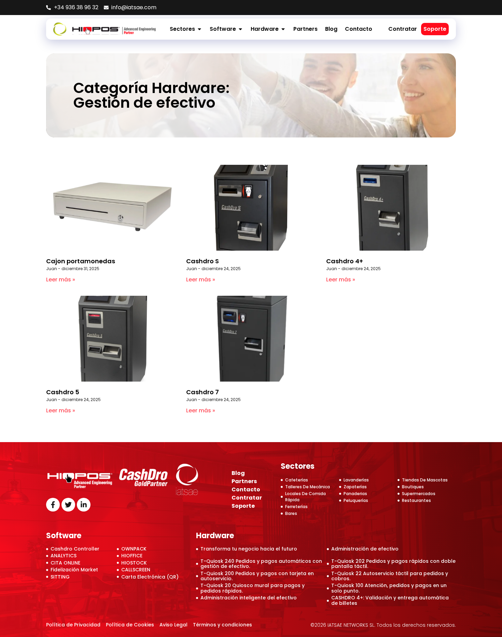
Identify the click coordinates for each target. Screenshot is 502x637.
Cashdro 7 (202, 392)
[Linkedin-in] (83, 505)
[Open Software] (240, 29)
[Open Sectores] (199, 29)
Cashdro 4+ (344, 261)
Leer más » (60, 279)
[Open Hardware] (283, 29)
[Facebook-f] (53, 505)
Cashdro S (202, 261)
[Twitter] (68, 505)
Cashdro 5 (62, 392)
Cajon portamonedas (80, 261)
